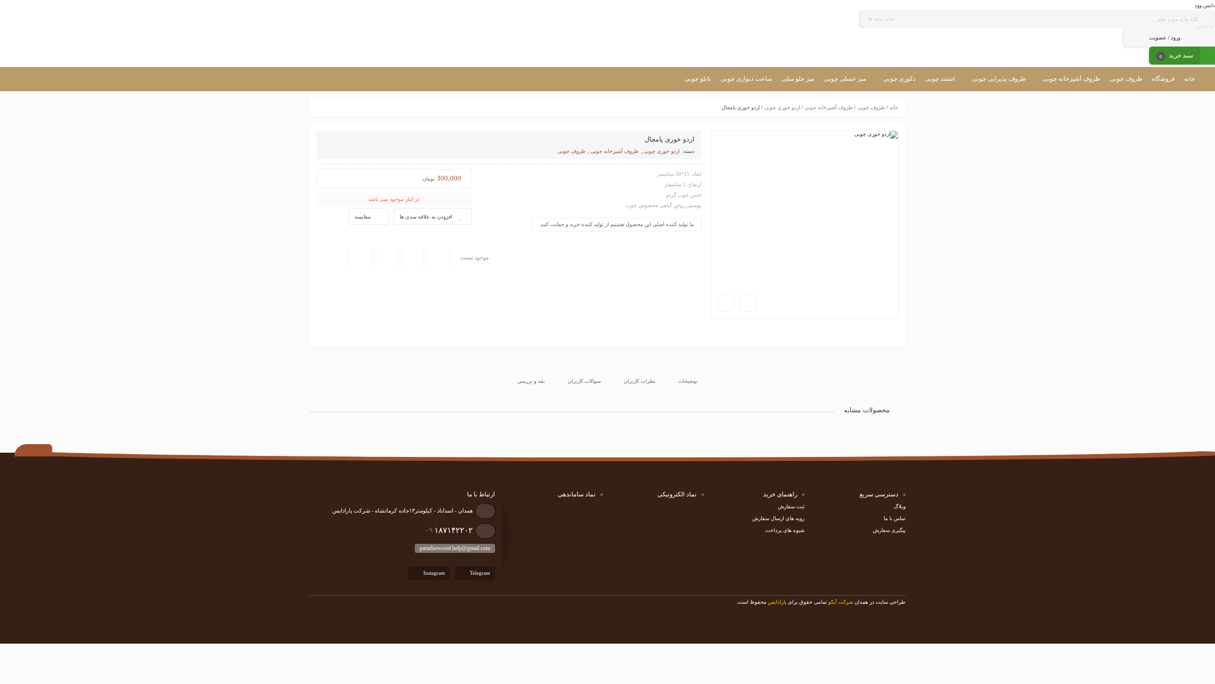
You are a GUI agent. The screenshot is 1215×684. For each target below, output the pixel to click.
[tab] (688, 373)
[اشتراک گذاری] (748, 303)
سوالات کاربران (584, 381)
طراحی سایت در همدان (880, 602)
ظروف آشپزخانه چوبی (828, 107)
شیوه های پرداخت (784, 530)
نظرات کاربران (639, 381)
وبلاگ (900, 506)
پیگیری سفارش (889, 530)
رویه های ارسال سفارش (778, 518)
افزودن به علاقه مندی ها (426, 216)
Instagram (433, 572)
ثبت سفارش (791, 506)
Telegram (479, 572)
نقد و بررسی (531, 381)
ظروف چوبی (871, 107)
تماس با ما (895, 518)
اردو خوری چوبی (782, 107)
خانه (893, 107)
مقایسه (363, 216)
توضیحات (688, 381)
